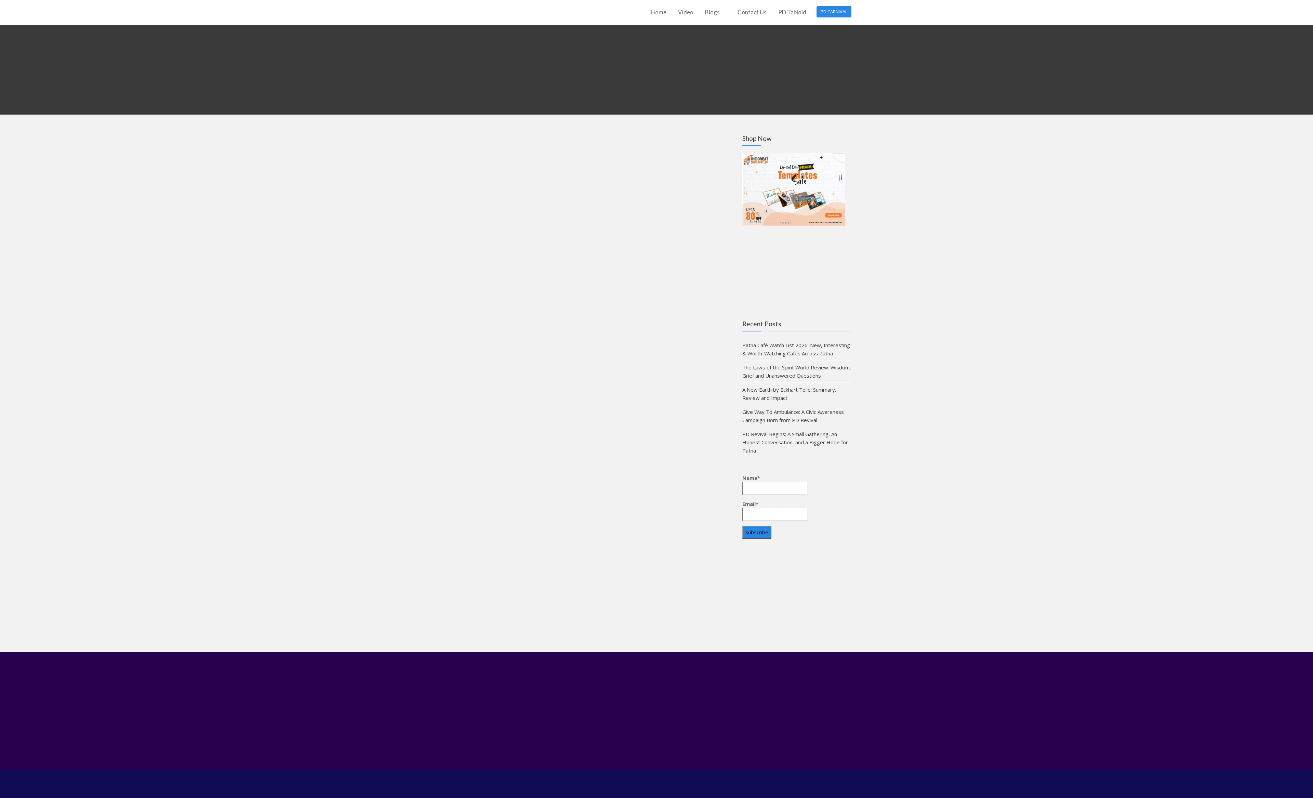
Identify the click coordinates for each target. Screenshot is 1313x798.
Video (685, 12)
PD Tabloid (792, 12)
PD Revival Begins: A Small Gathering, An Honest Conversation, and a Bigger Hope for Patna (795, 442)
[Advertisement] (796, 598)
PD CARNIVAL (834, 12)
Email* (750, 503)
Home (658, 12)
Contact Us (752, 12)
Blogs (712, 12)
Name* (751, 477)
